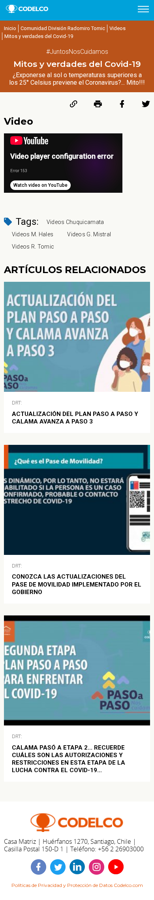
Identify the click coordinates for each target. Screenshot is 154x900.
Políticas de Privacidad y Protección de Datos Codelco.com (77, 885)
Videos (117, 28)
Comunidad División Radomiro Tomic (63, 28)
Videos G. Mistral (89, 234)
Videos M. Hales (33, 234)
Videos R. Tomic (33, 246)
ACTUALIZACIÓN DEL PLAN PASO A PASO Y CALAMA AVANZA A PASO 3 (75, 417)
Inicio (10, 28)
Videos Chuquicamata (75, 222)
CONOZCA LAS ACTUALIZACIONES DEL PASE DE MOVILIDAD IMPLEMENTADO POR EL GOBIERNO (76, 584)
